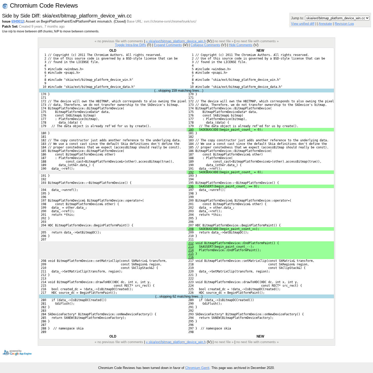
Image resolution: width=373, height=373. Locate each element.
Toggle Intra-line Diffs (130, 45)
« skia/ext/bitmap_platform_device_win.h (176, 41)
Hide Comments (240, 45)
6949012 (17, 21)
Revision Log (344, 24)
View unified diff (302, 24)
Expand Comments (168, 45)
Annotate (325, 24)
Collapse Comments (205, 45)
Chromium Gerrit (197, 368)
